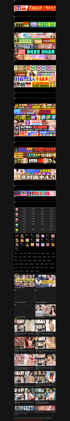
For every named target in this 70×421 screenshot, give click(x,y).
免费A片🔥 (21, 271)
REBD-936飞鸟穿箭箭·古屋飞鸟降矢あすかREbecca (44, 334)
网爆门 (51, 224)
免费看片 (37, 267)
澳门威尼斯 (52, 267)
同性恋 (51, 226)
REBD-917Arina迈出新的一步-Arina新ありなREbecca (45, 368)
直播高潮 (39, 256)
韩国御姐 (33, 213)
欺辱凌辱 (24, 216)
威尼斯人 (16, 253)
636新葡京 (37, 264)
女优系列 (33, 218)
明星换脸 (33, 221)
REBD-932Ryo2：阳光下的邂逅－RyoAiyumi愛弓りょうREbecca (45, 351)
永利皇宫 (26, 264)
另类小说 (24, 231)
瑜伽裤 (42, 221)
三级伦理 (24, 210)
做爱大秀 (41, 267)
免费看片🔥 (31, 264)
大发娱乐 (16, 264)
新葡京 (16, 256)
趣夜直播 (34, 260)
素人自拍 (51, 210)
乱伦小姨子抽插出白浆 (40, 317)
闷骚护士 (51, 221)
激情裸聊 (41, 264)
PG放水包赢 (35, 256)
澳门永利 (34, 253)
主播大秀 (16, 260)
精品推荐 (24, 208)
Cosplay (42, 210)
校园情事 (33, 229)
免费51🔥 (46, 264)
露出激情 (33, 224)
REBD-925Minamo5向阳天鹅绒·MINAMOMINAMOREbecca (42, 403)
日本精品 (33, 210)
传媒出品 (24, 226)
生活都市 (24, 229)
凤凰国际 (29, 256)
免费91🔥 (16, 271)
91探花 (33, 216)
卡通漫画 (24, 224)
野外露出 (51, 216)
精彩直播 (44, 256)
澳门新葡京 (49, 260)
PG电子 (39, 253)
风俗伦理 (51, 229)
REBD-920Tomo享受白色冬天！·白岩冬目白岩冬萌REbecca (24, 334)
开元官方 (16, 267)
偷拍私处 (30, 260)
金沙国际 (26, 267)
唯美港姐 (42, 213)
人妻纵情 (42, 229)
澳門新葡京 (21, 264)
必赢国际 (24, 256)
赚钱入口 (37, 271)
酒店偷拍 (53, 256)
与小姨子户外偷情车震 (40, 287)
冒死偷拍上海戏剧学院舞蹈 (41, 302)
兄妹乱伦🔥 (27, 271)
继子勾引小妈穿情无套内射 (20, 302)
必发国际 (44, 260)
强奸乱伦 (33, 208)
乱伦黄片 (25, 260)
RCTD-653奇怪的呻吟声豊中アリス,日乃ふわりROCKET (24, 351)
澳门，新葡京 (31, 267)
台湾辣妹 (24, 213)
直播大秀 (46, 267)
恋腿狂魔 (51, 218)
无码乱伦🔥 (52, 264)
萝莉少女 (51, 208)
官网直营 (29, 253)
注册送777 (48, 253)
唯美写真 (42, 224)
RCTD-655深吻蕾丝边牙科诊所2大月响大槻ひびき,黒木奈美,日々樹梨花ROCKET (24, 368)
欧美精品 (42, 208)
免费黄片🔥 (33, 271)
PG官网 (20, 253)
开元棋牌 (25, 253)
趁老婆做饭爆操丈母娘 (19, 287)
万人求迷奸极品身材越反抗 (20, 317)
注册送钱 (43, 253)
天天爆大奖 (21, 267)
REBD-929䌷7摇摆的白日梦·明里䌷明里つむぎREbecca (45, 385)
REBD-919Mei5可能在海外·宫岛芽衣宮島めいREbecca (24, 403)
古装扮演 (24, 218)
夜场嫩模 (39, 260)
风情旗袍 (24, 221)
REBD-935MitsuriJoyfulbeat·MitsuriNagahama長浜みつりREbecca (24, 386)
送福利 (53, 253)
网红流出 (42, 216)
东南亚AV (51, 213)
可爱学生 (42, 218)
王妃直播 (20, 260)
